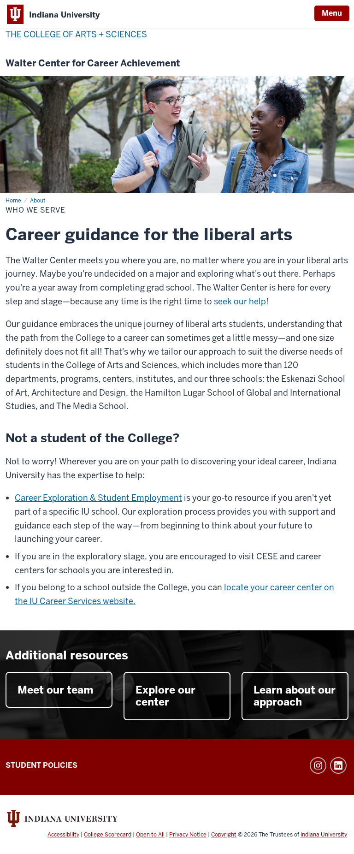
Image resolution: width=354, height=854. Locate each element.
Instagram (318, 765)
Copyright (223, 834)
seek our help (240, 301)
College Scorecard (107, 834)
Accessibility (63, 834)
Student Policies (41, 765)
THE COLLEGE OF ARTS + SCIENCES (76, 34)
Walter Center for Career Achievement (93, 63)
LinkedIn (338, 765)
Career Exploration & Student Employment (98, 497)
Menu (332, 13)
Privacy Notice (187, 834)
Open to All (150, 834)
